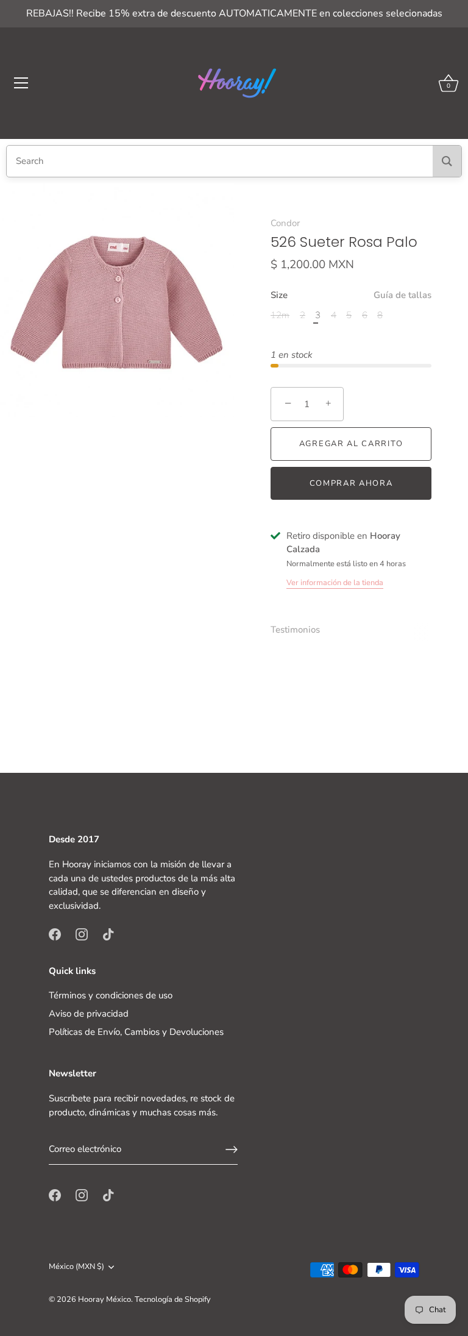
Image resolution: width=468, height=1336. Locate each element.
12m (280, 315)
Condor (285, 223)
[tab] (301, 630)
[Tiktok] (108, 934)
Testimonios (295, 630)
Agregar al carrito (351, 443)
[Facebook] (55, 934)
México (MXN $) (76, 1267)
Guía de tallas (402, 295)
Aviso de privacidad (89, 1013)
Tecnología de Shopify (173, 1299)
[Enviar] (231, 1149)
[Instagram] (82, 934)
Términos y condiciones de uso (110, 995)
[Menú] (21, 82)
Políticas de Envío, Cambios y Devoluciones (136, 1032)
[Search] (447, 161)
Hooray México (104, 1299)
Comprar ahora (351, 483)
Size (351, 295)
